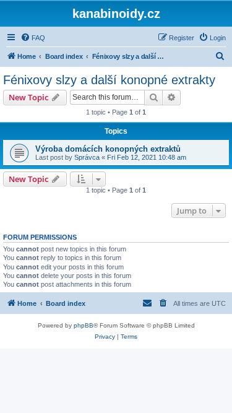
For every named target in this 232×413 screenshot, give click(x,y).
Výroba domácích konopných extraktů (108, 149)
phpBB (83, 325)
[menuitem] (32, 37)
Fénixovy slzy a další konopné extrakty (109, 80)
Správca (87, 157)
